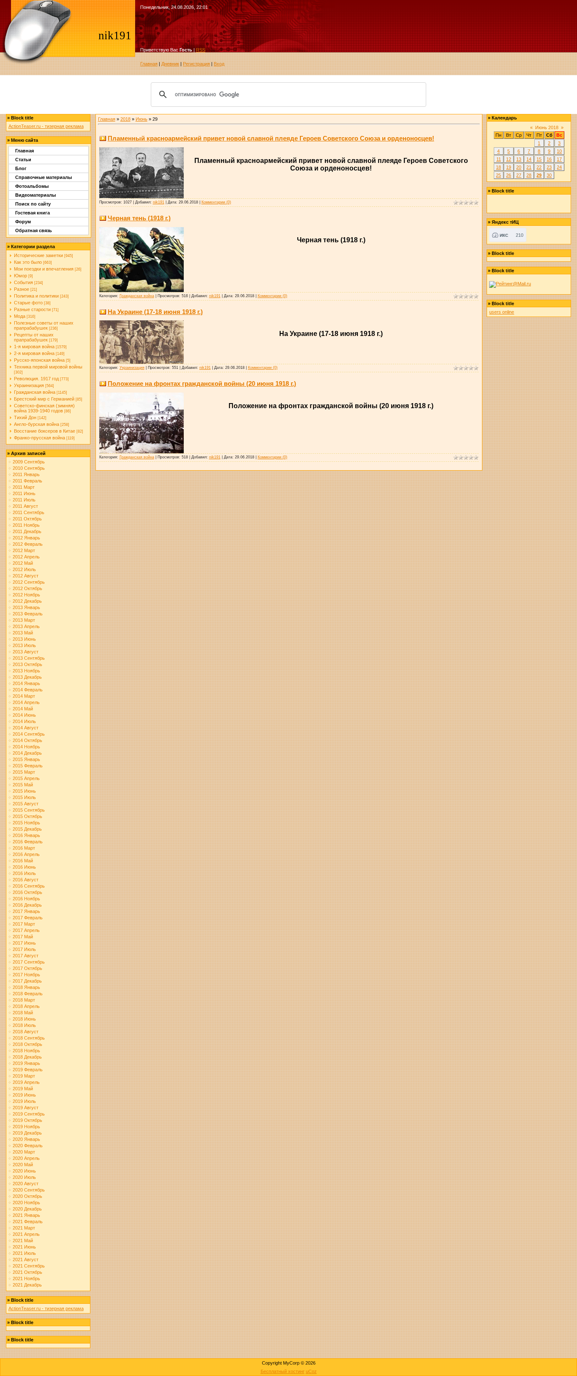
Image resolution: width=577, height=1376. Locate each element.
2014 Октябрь (27, 740)
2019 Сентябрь (29, 1113)
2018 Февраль (28, 993)
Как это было (28, 262)
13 (518, 159)
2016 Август (25, 879)
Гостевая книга (32, 212)
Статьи (23, 159)
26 (508, 175)
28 (528, 175)
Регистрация (196, 63)
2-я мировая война (34, 353)
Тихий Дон (25, 417)
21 (528, 167)
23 (549, 167)
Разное (21, 289)
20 (518, 167)
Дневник (170, 63)
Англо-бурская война (36, 424)
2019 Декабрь (27, 1132)
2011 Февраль (27, 480)
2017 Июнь (24, 942)
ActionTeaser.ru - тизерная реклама (46, 126)
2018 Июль (24, 1025)
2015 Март (24, 772)
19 (508, 167)
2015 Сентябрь (29, 810)
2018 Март (24, 999)
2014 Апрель (26, 702)
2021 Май (23, 1240)
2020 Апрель (26, 1158)
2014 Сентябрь (29, 734)
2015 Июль (24, 797)
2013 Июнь (24, 639)
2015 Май (23, 784)
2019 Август (25, 1107)
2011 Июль (24, 499)
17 (559, 159)
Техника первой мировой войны (48, 366)
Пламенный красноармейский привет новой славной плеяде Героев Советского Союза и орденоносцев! (271, 138)
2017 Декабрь (27, 980)
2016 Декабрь (27, 904)
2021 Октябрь (27, 1272)
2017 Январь (26, 911)
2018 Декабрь (27, 1056)
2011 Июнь (24, 493)
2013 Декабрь (27, 677)
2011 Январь (26, 474)
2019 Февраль (28, 1069)
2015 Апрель (26, 778)
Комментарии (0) (216, 202)
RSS (200, 49)
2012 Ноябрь (26, 594)
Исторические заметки (38, 255)
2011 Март (24, 487)
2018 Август (25, 1031)
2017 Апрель (26, 930)
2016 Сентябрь (29, 885)
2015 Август (25, 803)
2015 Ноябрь (26, 822)
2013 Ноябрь (26, 670)
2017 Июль (24, 949)
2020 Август (25, 1183)
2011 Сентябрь (28, 512)
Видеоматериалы (35, 195)
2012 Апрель (26, 556)
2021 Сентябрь (29, 1265)
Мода (19, 316)
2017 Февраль (28, 917)
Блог (21, 168)
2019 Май (23, 1088)
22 (539, 167)
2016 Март (24, 848)
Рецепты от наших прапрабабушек (34, 337)
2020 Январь (26, 1139)
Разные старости (32, 309)
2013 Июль (24, 645)
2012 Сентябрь (29, 582)
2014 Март (24, 696)
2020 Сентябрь (29, 1189)
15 (539, 159)
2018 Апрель (26, 1006)
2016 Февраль (28, 841)
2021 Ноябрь (26, 1278)
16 (549, 159)
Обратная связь (33, 230)
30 (549, 175)
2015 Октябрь (27, 816)
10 (559, 151)
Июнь (141, 119)
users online (501, 311)
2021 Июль (24, 1253)
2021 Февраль (28, 1221)
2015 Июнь (24, 791)
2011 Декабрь (27, 531)
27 (518, 175)
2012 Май (23, 563)
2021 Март (24, 1227)
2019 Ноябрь (26, 1126)
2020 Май (23, 1164)
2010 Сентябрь (29, 468)
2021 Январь (26, 1215)
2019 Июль (24, 1101)
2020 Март (24, 1151)
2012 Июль (24, 569)
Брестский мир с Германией (44, 398)
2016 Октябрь (27, 892)
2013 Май (23, 632)
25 (498, 175)
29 (539, 175)
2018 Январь (26, 987)
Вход (219, 63)
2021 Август (25, 1259)
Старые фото (28, 302)
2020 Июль (24, 1177)
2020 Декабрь (27, 1208)
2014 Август (25, 727)
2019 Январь (26, 1063)
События (23, 282)
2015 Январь (26, 759)
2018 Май (23, 1012)
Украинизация (29, 385)
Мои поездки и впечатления (43, 268)
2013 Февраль (28, 613)
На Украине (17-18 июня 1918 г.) (155, 311)
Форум (23, 221)
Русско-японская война (39, 360)
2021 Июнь (24, 1246)
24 (559, 167)
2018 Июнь (24, 1018)
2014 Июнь (24, 715)
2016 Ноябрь (26, 898)
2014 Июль (24, 721)
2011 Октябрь (27, 518)
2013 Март (24, 620)
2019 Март (24, 1075)
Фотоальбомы (32, 186)
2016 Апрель (26, 854)
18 (498, 167)
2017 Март (24, 923)
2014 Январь (26, 683)
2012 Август (25, 575)
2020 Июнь (24, 1170)
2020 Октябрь (27, 1196)
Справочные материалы (43, 177)
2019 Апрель (26, 1082)
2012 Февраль (28, 544)
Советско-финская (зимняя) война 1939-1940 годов (44, 408)
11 (498, 159)
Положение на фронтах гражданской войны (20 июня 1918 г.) (202, 383)
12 (508, 159)
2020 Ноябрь (26, 1202)
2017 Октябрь (27, 968)
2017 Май (23, 936)
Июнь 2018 (546, 127)
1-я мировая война (34, 346)
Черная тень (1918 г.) (139, 218)
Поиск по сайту (33, 203)
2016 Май (23, 860)
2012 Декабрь (27, 601)
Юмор (20, 275)
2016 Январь (26, 835)
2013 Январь (26, 607)
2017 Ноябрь (26, 974)
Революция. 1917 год (36, 378)
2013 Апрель (26, 626)
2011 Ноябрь (26, 525)
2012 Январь (26, 537)
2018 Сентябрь (29, 1037)
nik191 (158, 202)
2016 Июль (24, 873)
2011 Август (25, 506)
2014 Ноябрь (26, 746)
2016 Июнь (24, 866)
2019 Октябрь (27, 1120)
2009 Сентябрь (29, 461)
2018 (125, 119)
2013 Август (25, 651)
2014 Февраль (28, 689)
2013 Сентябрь (29, 658)
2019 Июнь (24, 1094)
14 (528, 159)
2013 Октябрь (27, 664)
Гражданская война (34, 392)
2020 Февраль (28, 1145)
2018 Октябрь (27, 1044)
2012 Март (24, 550)
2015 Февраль (28, 765)
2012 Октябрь (27, 588)
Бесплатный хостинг (283, 1371)
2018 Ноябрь (26, 1050)
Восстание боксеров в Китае (44, 430)
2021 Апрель (26, 1234)
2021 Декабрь (27, 1284)
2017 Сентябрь (29, 961)
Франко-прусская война (39, 437)
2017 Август (25, 955)
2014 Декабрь (27, 753)
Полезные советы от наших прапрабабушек (43, 325)
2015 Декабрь (27, 829)
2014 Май (23, 708)
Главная (149, 63)
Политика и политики (36, 295)
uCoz (311, 1371)
